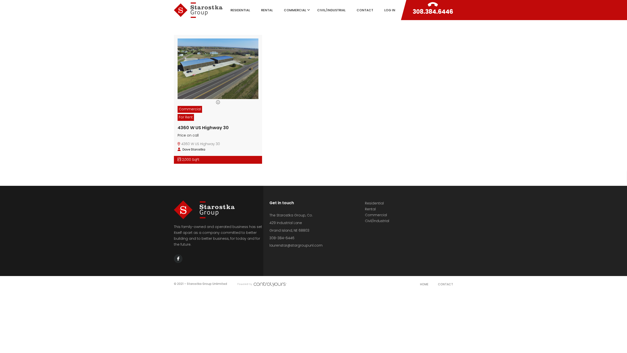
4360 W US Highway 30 (203, 128)
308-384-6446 (281, 238)
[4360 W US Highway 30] (218, 79)
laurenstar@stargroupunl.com (296, 245)
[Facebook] (178, 258)
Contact (445, 284)
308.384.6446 (433, 12)
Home (424, 284)
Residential (374, 203)
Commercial (376, 215)
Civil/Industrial (377, 220)
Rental (370, 209)
